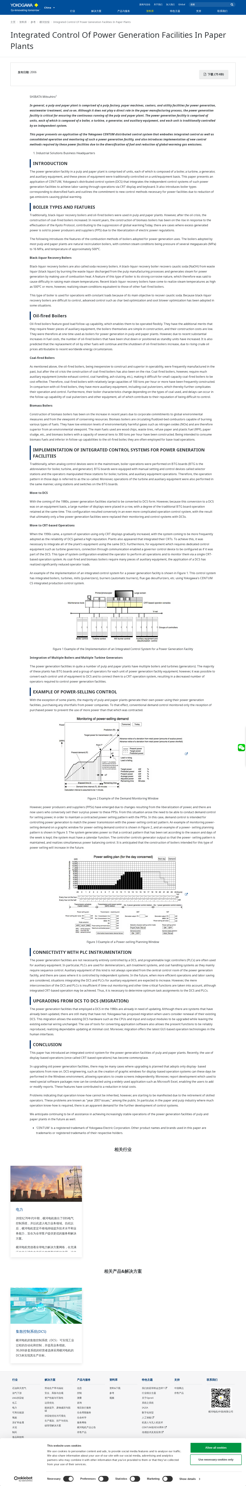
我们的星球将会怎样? (153, 1388)
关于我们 (158, 4)
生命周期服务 (84, 1412)
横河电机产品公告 (86, 1427)
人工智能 (146, 1417)
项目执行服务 (84, 1407)
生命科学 (81, 1417)
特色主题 (175, 11)
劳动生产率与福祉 (54, 1388)
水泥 (14, 1427)
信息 (79, 1388)
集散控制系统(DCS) (31, 1331)
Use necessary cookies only (215, 1459)
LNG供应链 (18, 1397)
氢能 (14, 1417)
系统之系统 (148, 1402)
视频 (111, 1397)
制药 (14, 1432)
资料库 (150, 11)
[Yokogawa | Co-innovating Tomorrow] (25, 7)
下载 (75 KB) (215, 74)
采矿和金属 (18, 1422)
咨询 (79, 1402)
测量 (79, 1397)
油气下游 (17, 1393)
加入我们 (170, 4)
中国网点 (179, 1388)
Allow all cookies (216, 1447)
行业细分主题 (149, 1393)
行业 (72, 11)
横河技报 (44, 22)
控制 (79, 1393)
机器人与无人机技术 (152, 1422)
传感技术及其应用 (151, 1432)
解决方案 (96, 11)
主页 (12, 22)
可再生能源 (18, 1412)
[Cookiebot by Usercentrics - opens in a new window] (23, 1479)
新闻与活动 (144, 4)
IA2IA (145, 1407)
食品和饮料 (18, 1437)
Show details (187, 1478)
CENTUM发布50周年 (153, 1427)
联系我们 (222, 11)
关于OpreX (148, 1397)
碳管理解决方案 (53, 1425)
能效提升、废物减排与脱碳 (57, 1409)
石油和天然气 (19, 1388)
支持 (198, 11)
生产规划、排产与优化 (56, 1420)
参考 (33, 22)
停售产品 (81, 1432)
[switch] (103, 1479)
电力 (19, 1209)
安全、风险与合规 (54, 1393)
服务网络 (81, 1422)
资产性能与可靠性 (54, 1397)
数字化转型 (148, 1412)
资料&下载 (114, 1388)
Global (181, 4)
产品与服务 (123, 11)
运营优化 (49, 1402)
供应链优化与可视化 (55, 1415)
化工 (14, 1402)
